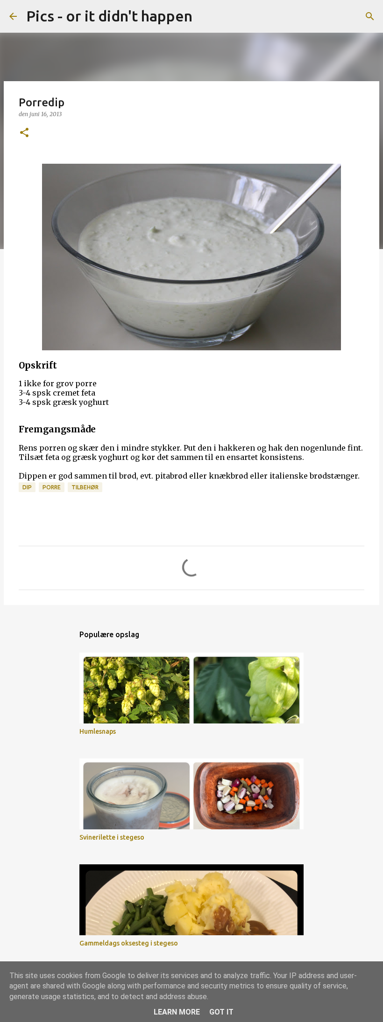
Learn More (177, 1012)
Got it (221, 1012)
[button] (24, 133)
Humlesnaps (97, 731)
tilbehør (85, 487)
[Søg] (205, 16)
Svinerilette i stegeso (111, 837)
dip (27, 487)
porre (52, 487)
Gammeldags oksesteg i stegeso (128, 943)
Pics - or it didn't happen (109, 15)
